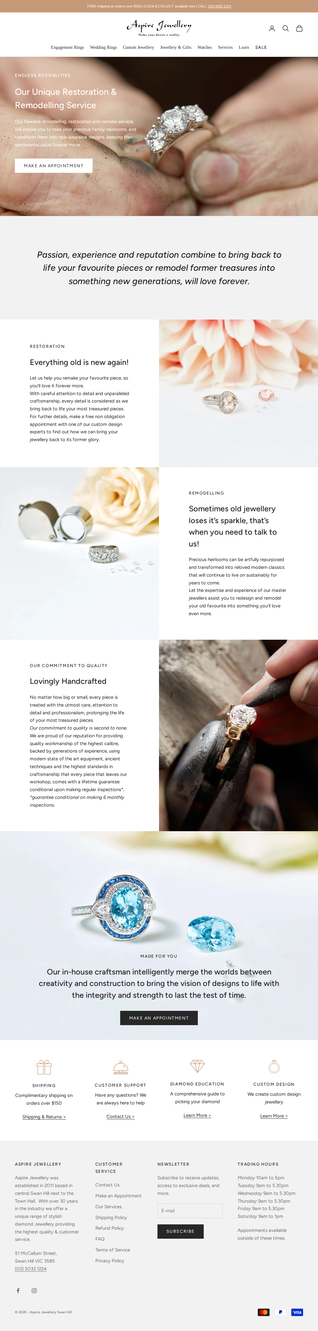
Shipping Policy (111, 1217)
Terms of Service (112, 1250)
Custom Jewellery (138, 47)
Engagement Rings (67, 47)
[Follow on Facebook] (18, 1290)
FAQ (100, 1239)
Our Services (108, 1206)
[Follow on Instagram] (34, 1290)
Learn (244, 47)
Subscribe (180, 1231)
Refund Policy (109, 1228)
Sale (261, 47)
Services (225, 47)
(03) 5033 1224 (219, 6)
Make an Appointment (159, 1018)
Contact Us (107, 1185)
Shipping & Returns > (44, 1117)
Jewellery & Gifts (175, 47)
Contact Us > (121, 1116)
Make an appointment (54, 165)
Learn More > (197, 1115)
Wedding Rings (103, 47)
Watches (205, 47)
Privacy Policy (109, 1261)
